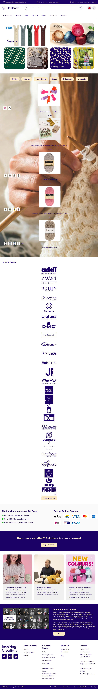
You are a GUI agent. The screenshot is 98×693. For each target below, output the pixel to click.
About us (26, 649)
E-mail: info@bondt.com (87, 674)
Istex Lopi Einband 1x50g (49, 247)
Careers (26, 655)
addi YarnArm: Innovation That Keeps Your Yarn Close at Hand (16, 589)
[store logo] (11, 8)
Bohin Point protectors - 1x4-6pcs (49, 112)
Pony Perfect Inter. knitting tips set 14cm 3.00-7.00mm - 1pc (49, 145)
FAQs (44, 652)
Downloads (45, 663)
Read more (59, 634)
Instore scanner (47, 660)
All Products (7, 15)
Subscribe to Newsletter (65, 651)
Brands (18, 15)
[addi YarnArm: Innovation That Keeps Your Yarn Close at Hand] (17, 583)
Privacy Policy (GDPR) (80, 687)
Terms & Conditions (55, 687)
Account (64, 15)
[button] (89, 8)
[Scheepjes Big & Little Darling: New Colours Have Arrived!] (80, 583)
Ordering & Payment (48, 657)
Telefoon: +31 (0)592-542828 (86, 670)
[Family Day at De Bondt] (49, 583)
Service (35, 15)
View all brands (49, 498)
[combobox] (53, 8)
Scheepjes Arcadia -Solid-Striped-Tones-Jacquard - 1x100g (49, 213)
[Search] (80, 8)
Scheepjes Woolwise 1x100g (49, 179)
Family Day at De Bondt (44, 587)
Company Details (29, 652)
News (44, 15)
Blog (62, 656)
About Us (53, 15)
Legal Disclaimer (68, 687)
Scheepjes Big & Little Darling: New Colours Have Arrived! (80, 589)
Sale (26, 15)
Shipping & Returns (48, 654)
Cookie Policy (92, 687)
